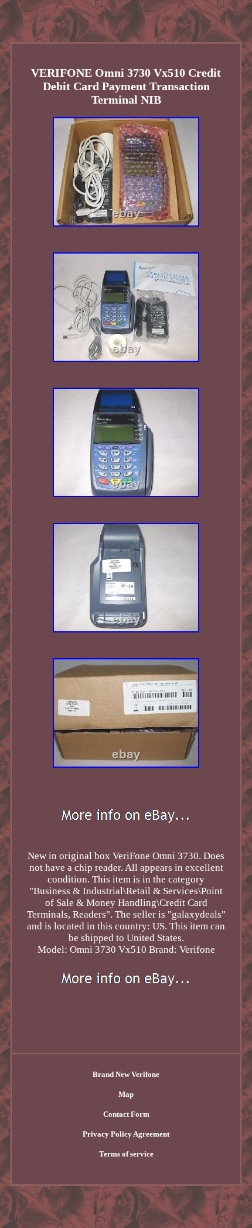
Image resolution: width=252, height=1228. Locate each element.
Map (126, 1094)
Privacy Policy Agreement (126, 1134)
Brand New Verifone (126, 1074)
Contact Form (126, 1114)
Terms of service (126, 1154)
